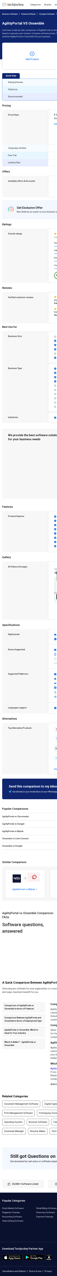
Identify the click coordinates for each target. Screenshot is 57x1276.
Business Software (10, 14)
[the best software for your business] (13, 5)
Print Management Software (18, 1113)
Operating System (13, 1122)
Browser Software (38, 1122)
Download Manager (14, 1131)
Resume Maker (37, 1131)
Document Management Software (21, 1104)
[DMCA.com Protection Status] (49, 1259)
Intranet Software (28, 14)
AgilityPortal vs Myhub (24, 889)
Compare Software (47, 14)
